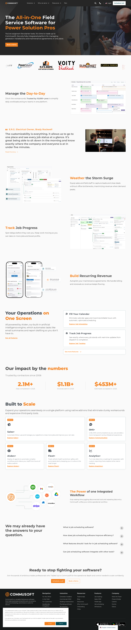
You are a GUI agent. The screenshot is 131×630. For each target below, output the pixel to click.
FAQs (79, 609)
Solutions (30, 3)
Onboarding (81, 606)
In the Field (45, 599)
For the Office (46, 596)
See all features (11, 338)
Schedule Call (119, 3)
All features (97, 606)
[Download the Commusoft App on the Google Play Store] (118, 624)
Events (114, 604)
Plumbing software (66, 604)
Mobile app (97, 601)
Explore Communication (98, 438)
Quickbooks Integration (46, 605)
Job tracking (98, 596)
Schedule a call (58, 581)
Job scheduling (99, 604)
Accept (50, 623)
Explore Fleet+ (53, 466)
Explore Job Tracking (77, 343)
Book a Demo (73, 581)
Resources (55, 3)
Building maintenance (67, 601)
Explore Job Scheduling (78, 324)
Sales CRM (97, 599)
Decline (61, 623)
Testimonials (81, 596)
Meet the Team (117, 596)
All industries (64, 606)
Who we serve (42, 3)
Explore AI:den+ (13, 466)
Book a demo (11, 44)
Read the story (10, 152)
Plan (65, 3)
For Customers (47, 601)
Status (114, 606)
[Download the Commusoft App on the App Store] (102, 624)
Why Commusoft (82, 604)
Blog (78, 599)
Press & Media (116, 599)
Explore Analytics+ (96, 466)
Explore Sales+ (12, 438)
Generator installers (66, 596)
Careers (114, 601)
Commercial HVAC (65, 599)
